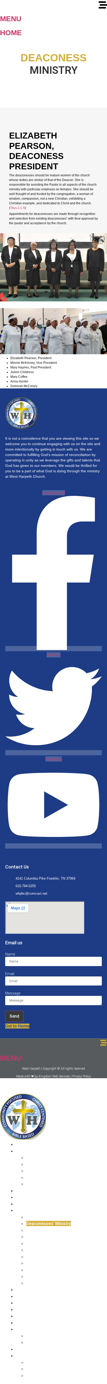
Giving (22, 1315)
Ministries (25, 1210)
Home (11, 33)
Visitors (23, 1349)
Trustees (35, 1177)
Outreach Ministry (43, 1256)
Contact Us (26, 1309)
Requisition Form (43, 1375)
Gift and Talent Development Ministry (63, 1276)
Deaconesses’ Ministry (48, 1223)
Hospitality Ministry (45, 1236)
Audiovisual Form (43, 1362)
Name (10, 954)
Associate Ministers (45, 1183)
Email (9, 974)
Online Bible (38, 1335)
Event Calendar (41, 1342)
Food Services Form (46, 1368)
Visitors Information (35, 1302)
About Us (25, 1151)
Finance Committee (45, 1283)
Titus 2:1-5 (17, 208)
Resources (26, 1329)
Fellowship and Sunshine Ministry (58, 1269)
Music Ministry (40, 1249)
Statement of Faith (34, 1190)
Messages (26, 1289)
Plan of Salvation (32, 1197)
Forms (22, 1355)
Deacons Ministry (43, 1217)
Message (12, 993)
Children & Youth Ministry (50, 1243)
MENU (10, 19)
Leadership (37, 1164)
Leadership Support (45, 1170)
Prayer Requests (32, 1322)
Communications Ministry (51, 1263)
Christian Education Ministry (53, 1230)
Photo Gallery (29, 1296)
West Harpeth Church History (55, 1157)
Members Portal (32, 1203)
